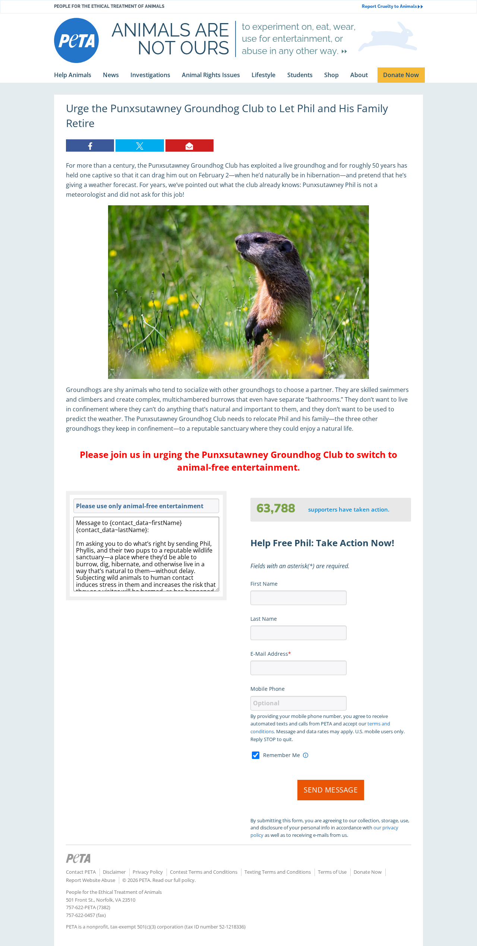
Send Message (331, 790)
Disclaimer (114, 872)
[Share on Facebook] (90, 145)
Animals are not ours (170, 38)
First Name (264, 583)
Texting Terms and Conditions (277, 872)
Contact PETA (81, 872)
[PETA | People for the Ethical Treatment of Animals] (76, 40)
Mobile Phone (267, 688)
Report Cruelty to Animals (389, 6)
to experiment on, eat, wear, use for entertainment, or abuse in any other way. (299, 38)
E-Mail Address (269, 653)
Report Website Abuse (90, 880)
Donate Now (368, 872)
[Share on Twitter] (140, 145)
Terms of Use (332, 872)
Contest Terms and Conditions (203, 872)
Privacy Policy (148, 872)
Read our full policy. (174, 880)
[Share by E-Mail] (189, 145)
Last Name (263, 618)
